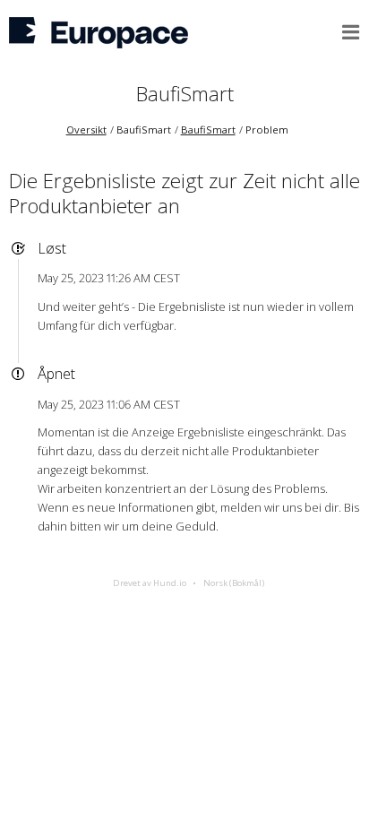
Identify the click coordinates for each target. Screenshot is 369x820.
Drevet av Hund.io (149, 583)
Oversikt (86, 129)
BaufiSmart (185, 94)
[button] (351, 32)
